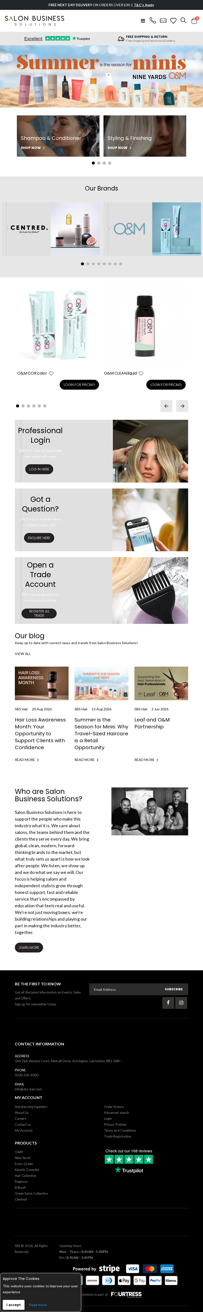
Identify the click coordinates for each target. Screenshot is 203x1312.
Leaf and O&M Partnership (152, 723)
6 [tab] (109, 264)
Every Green (24, 1164)
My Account (23, 1130)
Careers (20, 1119)
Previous (11, 77)
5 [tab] (104, 264)
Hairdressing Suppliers (31, 1107)
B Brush (20, 1187)
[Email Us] (163, 20)
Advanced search (116, 1113)
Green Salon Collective (31, 1193)
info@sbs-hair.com (28, 1089)
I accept (13, 1304)
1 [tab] (93, 163)
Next (192, 77)
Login (108, 1119)
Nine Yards (22, 1158)
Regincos (21, 1182)
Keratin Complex (27, 1170)
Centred (21, 1199)
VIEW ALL (23, 654)
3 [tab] (104, 163)
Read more (38, 1305)
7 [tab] (115, 264)
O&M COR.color (32, 373)
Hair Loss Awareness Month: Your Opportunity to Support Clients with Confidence (40, 733)
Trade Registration (117, 1136)
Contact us (23, 1124)
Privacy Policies (115, 1124)
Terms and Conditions (120, 1130)
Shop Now (31, 147)
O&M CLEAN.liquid (120, 373)
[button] (51, 373)
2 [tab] (99, 163)
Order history (114, 1107)
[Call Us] (153, 20)
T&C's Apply (144, 5)
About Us (22, 1113)
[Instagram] (181, 1003)
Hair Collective (25, 1176)
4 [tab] (109, 163)
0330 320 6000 (26, 1075)
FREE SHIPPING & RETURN (146, 36)
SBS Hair (21, 709)
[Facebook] (168, 1003)
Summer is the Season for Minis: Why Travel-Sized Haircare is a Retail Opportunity (101, 733)
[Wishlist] (173, 21)
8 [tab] (120, 264)
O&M (19, 1152)
